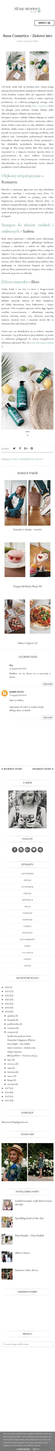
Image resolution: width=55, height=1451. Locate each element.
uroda (39, 459)
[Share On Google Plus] (25, 448)
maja (9, 1068)
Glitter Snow (22, 1252)
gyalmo (27, 893)
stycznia (11, 1084)
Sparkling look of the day (29, 1218)
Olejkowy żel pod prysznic (21, 176)
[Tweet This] (14, 448)
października (13, 1024)
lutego (10, 1080)
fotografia (27, 887)
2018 (7, 1011)
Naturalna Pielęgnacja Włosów (21, 1040)
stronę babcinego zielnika (41, 342)
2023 (7, 991)
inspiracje (27, 900)
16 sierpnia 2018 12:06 (17, 669)
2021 (7, 999)
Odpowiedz (47, 684)
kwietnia (11, 1072)
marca (10, 1076)
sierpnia (11, 1032)
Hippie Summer (14, 1051)
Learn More (23, 1449)
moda (27, 907)
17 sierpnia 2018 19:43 (17, 695)
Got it (36, 1449)
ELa (11, 665)
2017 (7, 1088)
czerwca (11, 1063)
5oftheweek (27, 874)
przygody (27, 933)
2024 (7, 987)
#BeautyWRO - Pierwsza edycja (22, 1055)
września (11, 1028)
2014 (7, 1100)
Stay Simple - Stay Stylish (18, 1043)
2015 (7, 1096)
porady (14, 459)
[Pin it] (31, 448)
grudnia (11, 1015)
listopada (11, 1019)
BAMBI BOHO (16, 691)
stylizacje (27, 953)
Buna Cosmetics (39, 105)
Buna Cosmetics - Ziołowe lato (21, 1047)
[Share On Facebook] (20, 448)
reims (28, 946)
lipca (9, 1059)
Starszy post (42, 769)
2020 (7, 1003)
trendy (27, 959)
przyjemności (27, 459)
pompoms (27, 920)
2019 (7, 1007)
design (27, 880)
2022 (7, 995)
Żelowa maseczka (15, 282)
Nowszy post (13, 769)
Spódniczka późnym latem (19, 1036)
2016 (7, 1092)
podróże (27, 913)
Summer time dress (26, 1270)
